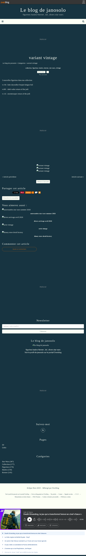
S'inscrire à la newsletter (10, 198)
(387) (8, 462)
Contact (60, 494)
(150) (7, 470)
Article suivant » (78, 177)
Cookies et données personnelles (50, 497)
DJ (3, 445)
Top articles (53, 494)
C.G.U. (77, 494)
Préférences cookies (66, 497)
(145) (7, 472)
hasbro (41, 68)
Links (4, 448)
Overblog (55, 488)
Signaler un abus (68, 494)
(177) (8, 464)
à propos (55, 525)
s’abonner (31, 525)
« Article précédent (9, 177)
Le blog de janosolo (43, 10)
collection (28, 68)
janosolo (40, 352)
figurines (35, 68)
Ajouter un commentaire (19, 249)
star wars (52, 68)
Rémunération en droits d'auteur (23, 497)
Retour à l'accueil (43, 181)
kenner (46, 68)
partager (43, 525)
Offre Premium (36, 497)
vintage (58, 68)
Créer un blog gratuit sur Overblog (39, 494)
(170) (8, 467)
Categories (21, 63)
